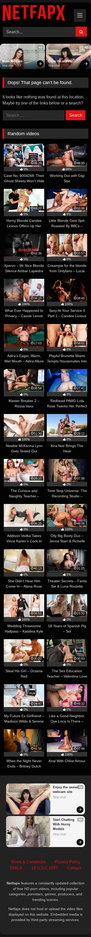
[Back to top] (75, 922)
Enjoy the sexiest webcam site (61, 61)
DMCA (16, 868)
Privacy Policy (67, 862)
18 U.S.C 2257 (44, 868)
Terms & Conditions (28, 862)
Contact (74, 868)
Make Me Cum (12, 61)
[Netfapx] (37, 14)
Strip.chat (8, 65)
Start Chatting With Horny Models (64, 824)
